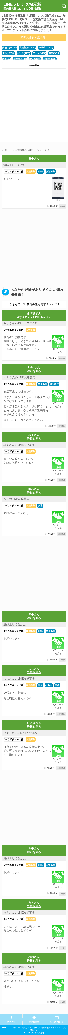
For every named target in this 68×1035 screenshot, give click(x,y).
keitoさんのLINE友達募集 (19, 377)
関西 (57, 685)
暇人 (40, 685)
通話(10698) (8, 53)
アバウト (11, 1022)
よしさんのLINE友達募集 (19, 678)
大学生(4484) (20, 59)
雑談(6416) (54, 53)
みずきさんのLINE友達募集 (20, 323)
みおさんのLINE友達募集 (19, 966)
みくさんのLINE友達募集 (19, 444)
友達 (40, 505)
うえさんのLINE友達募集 (19, 912)
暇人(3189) (34, 59)
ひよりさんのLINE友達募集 (20, 732)
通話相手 (54, 384)
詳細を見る (34, 371)
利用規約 (34, 1022)
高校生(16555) (9, 47)
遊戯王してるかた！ (16, 164)
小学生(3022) (49, 59)
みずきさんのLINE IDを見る (34, 316)
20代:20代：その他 (13, 171)
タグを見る (34, 65)
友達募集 (30, 171)
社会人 (48, 685)
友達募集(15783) (27, 47)
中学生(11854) (46, 47)
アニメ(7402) (39, 53)
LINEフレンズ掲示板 (22, 6)
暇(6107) (6, 59)
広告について (56, 1022)
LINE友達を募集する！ (34, 37)
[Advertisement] (34, 106)
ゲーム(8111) (23, 53)
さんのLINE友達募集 (16, 498)
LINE (40, 171)
